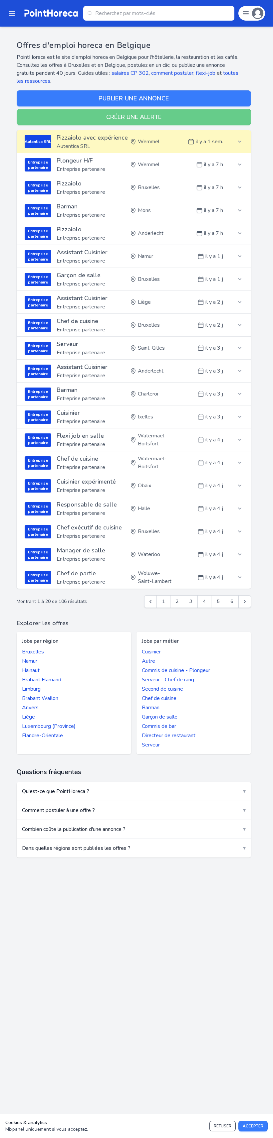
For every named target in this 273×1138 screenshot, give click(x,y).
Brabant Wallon (40, 698)
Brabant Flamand (41, 679)
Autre (148, 661)
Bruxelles (33, 651)
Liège (28, 717)
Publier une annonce (134, 98)
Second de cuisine (162, 689)
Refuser (222, 1126)
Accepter (253, 1126)
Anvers (30, 707)
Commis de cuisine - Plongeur (176, 670)
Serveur (151, 744)
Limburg (31, 689)
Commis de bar (159, 726)
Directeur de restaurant (168, 735)
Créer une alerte (133, 117)
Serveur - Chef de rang (168, 679)
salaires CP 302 (130, 73)
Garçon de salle (159, 717)
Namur (29, 661)
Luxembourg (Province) (49, 726)
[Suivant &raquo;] (244, 601)
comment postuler (172, 73)
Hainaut (31, 670)
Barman (150, 707)
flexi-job (205, 73)
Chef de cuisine (159, 698)
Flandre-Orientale (42, 735)
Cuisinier (151, 651)
